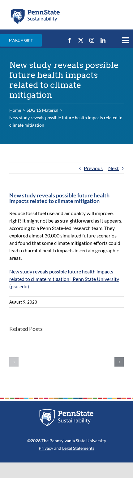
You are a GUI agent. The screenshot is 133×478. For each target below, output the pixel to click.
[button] (14, 362)
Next (113, 168)
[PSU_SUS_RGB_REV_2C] (66, 411)
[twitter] (80, 40)
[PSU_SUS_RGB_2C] (35, 10)
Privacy (46, 448)
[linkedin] (103, 40)
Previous (93, 168)
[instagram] (91, 40)
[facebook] (69, 40)
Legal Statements (78, 448)
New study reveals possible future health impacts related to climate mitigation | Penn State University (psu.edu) (64, 278)
